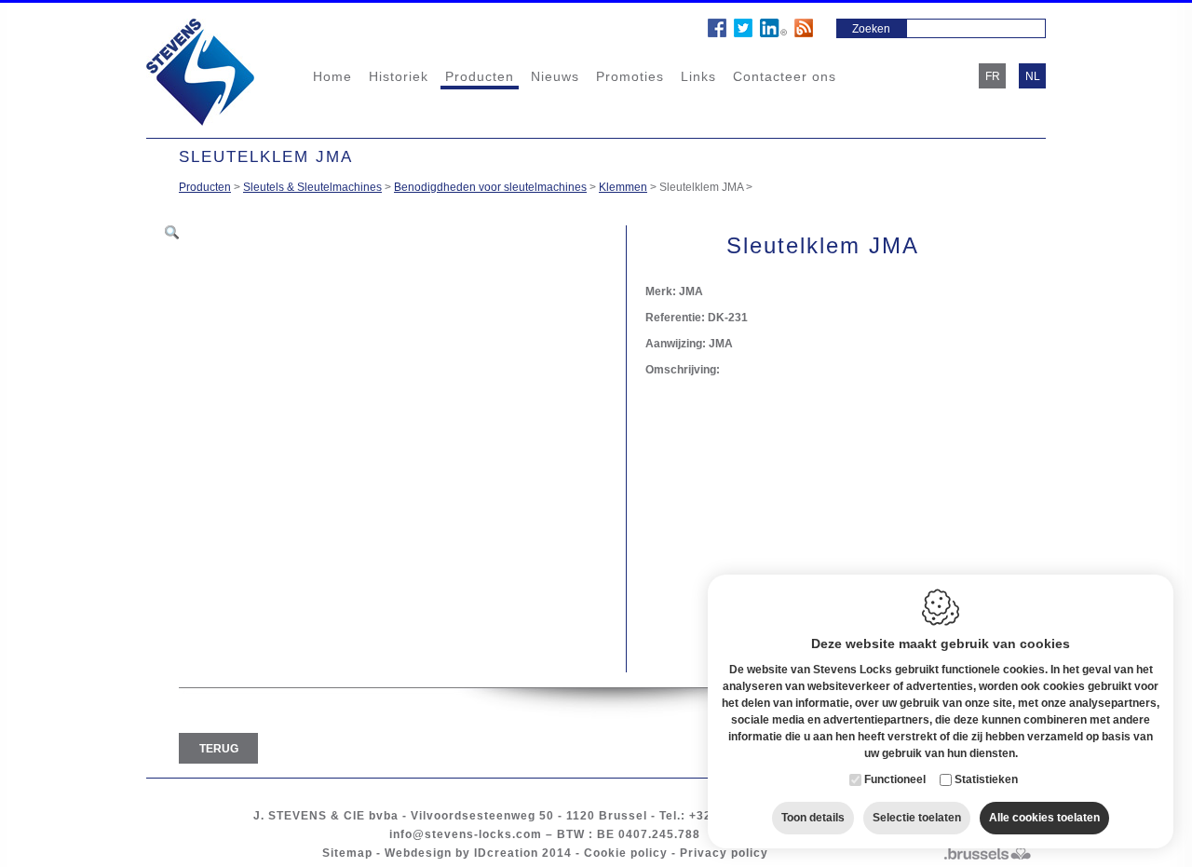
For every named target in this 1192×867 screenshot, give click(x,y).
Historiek (398, 76)
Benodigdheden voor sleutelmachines (490, 187)
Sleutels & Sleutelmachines (312, 187)
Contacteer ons (784, 76)
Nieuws (555, 76)
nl (1032, 76)
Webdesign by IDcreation (461, 853)
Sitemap (347, 853)
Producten (479, 76)
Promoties (630, 76)
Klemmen (623, 187)
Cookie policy (626, 853)
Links (698, 76)
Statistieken (986, 779)
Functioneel (895, 779)
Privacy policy (724, 853)
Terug (218, 748)
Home (332, 76)
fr (992, 76)
